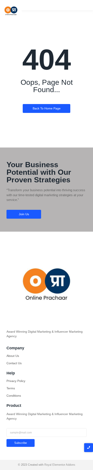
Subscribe (20, 442)
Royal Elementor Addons (59, 464)
